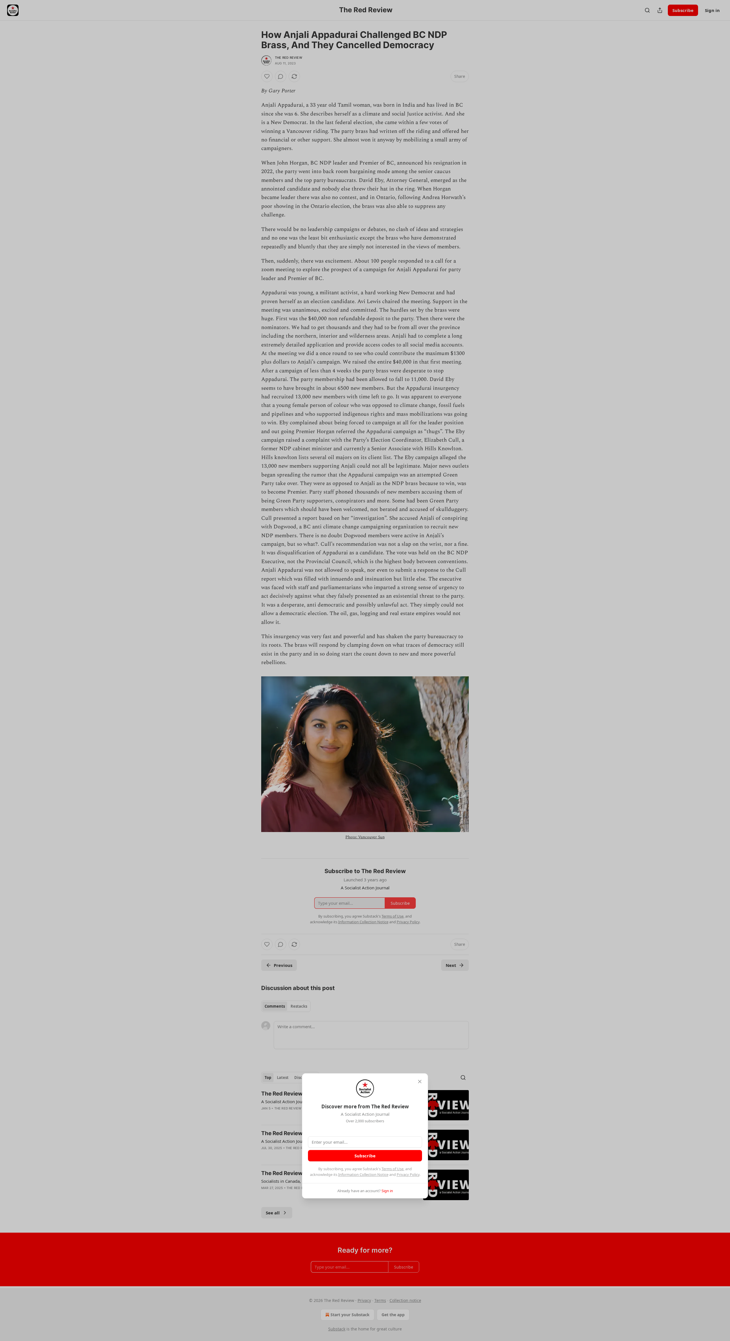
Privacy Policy (408, 1174)
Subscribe (365, 1156)
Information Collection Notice (363, 1174)
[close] (419, 1081)
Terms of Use (392, 1168)
